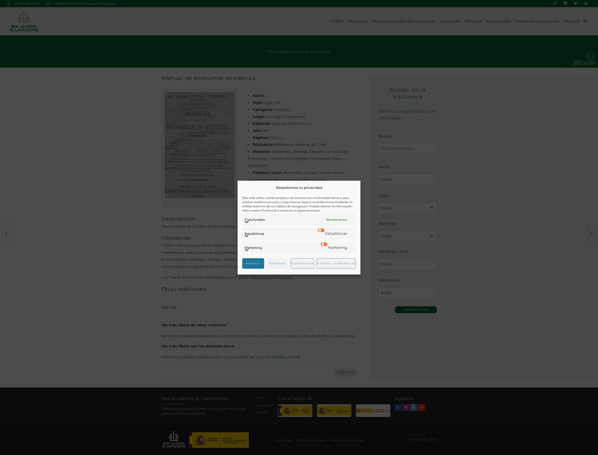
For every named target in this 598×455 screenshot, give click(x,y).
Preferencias (302, 263)
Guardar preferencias (336, 263)
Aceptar (253, 263)
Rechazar (277, 263)
